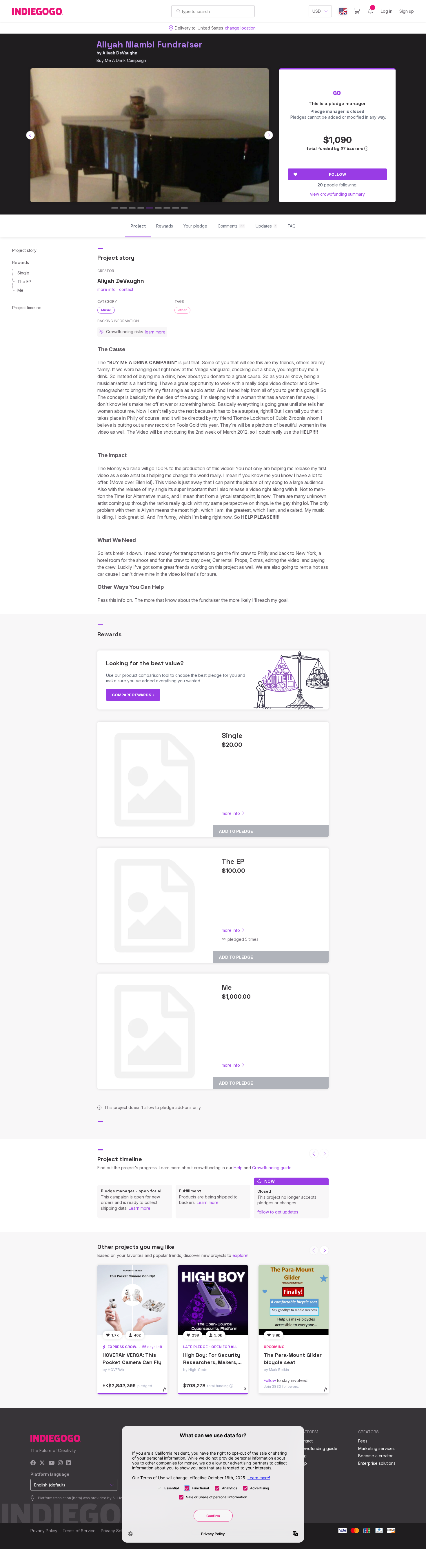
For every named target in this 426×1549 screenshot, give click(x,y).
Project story (24, 250)
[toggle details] (167, 1392)
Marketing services (376, 1448)
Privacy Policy (43, 1530)
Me (20, 290)
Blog (302, 1455)
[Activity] (370, 11)
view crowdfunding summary (337, 194)
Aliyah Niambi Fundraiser (149, 44)
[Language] (342, 11)
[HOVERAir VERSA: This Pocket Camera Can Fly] (132, 1300)
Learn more (139, 1208)
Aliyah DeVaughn (119, 52)
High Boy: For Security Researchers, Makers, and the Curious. (211, 1362)
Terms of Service (79, 1530)
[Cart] (356, 11)
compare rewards (132, 694)
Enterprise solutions (377, 1463)
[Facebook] (33, 1463)
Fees (362, 1440)
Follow (337, 174)
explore (239, 1255)
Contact (305, 1440)
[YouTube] (51, 1463)
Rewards (20, 262)
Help (238, 1167)
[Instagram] (60, 1463)
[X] (42, 1463)
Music (106, 310)
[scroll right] (268, 135)
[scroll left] (30, 135)
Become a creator (375, 1455)
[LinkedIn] (68, 1463)
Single (23, 272)
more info (106, 289)
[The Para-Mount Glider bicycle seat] (293, 1300)
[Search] (178, 11)
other (182, 310)
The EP (24, 281)
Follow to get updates (277, 1211)
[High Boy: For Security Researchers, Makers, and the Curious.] (213, 1300)
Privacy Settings (116, 1530)
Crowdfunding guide (272, 1167)
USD (316, 11)
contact (126, 289)
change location (240, 27)
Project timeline (26, 307)
